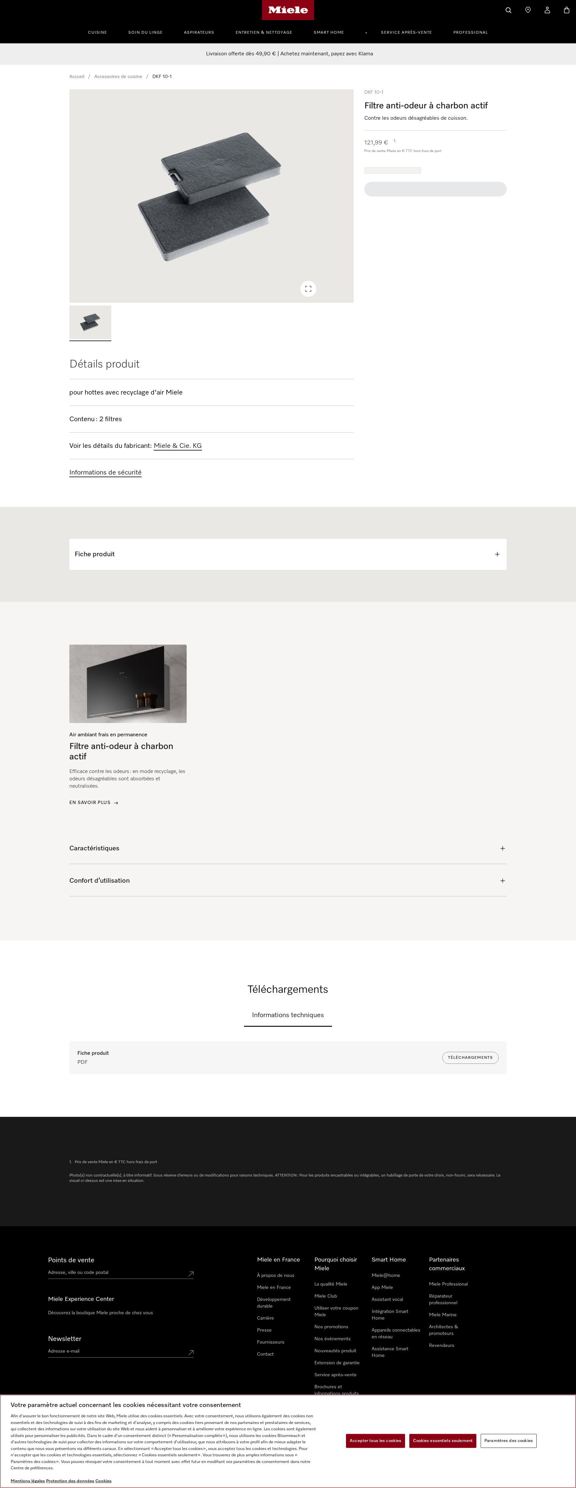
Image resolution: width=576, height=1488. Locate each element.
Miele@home (386, 1275)
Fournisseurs (270, 1342)
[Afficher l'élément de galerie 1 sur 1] (90, 323)
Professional (470, 33)
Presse (264, 1330)
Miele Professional (448, 1284)
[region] (211, 196)
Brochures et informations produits (336, 1390)
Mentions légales (28, 1481)
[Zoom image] (308, 289)
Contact (265, 1354)
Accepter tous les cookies (375, 1441)
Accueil (76, 76)
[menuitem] (101, 31)
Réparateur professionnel (443, 1299)
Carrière (265, 1318)
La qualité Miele (330, 1284)
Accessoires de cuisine (118, 76)
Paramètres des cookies (508, 1441)
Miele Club (325, 1296)
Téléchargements (470, 1058)
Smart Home (329, 33)
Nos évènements (332, 1339)
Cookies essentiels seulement (443, 1441)
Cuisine (97, 33)
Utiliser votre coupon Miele (336, 1311)
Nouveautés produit (335, 1351)
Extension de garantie (337, 1363)
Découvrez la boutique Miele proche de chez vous (100, 1313)
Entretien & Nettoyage (264, 33)
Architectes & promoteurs (443, 1330)
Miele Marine (443, 1315)
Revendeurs (441, 1345)
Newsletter (64, 1339)
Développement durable (274, 1303)
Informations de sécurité (105, 472)
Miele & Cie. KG (178, 446)
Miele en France (274, 1287)
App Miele (382, 1287)
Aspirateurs (199, 33)
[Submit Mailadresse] (191, 1352)
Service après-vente (406, 33)
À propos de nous (275, 1275)
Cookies (103, 1481)
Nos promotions (331, 1327)
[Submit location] (191, 1274)
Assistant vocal (387, 1299)
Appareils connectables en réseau (396, 1333)
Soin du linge (145, 33)
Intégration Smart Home (390, 1315)
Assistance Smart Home (390, 1352)
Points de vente (71, 1260)
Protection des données (70, 1481)
